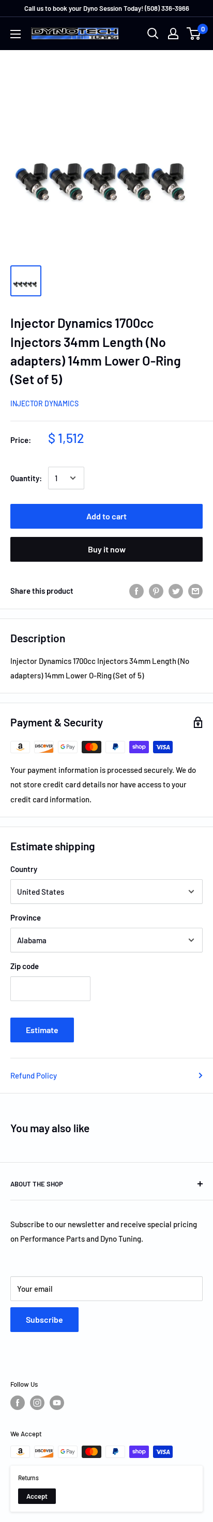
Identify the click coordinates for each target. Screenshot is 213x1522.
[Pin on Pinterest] (156, 590)
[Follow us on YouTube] (57, 1403)
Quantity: (26, 478)
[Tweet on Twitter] (176, 590)
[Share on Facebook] (136, 590)
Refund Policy (33, 1075)
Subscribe (44, 1319)
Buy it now (107, 549)
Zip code (24, 966)
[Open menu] (15, 34)
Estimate (42, 1030)
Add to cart (106, 516)
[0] (194, 33)
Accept (37, 1496)
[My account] (173, 33)
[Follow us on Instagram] (37, 1403)
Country (23, 869)
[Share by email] (195, 590)
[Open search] (153, 33)
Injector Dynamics (44, 403)
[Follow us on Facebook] (17, 1403)
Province (25, 917)
